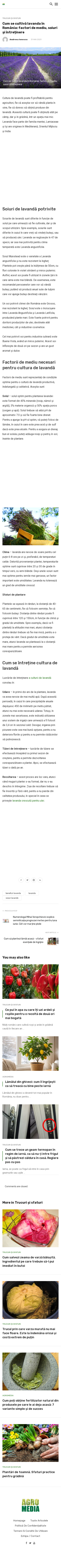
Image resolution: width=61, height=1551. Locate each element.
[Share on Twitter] (27, 880)
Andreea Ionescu (18, 39)
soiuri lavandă (12, 898)
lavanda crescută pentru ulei (28, 800)
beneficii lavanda (13, 893)
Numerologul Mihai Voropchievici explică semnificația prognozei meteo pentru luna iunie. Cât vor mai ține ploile (35, 920)
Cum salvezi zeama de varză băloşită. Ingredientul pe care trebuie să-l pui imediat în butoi (29, 1261)
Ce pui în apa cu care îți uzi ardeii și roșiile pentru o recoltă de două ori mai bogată (30, 1014)
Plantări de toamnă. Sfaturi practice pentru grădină (28, 1474)
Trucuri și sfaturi (11, 18)
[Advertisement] (30, 169)
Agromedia (8, 1077)
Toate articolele (39, 1520)
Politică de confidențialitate (30, 1525)
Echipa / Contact (30, 1536)
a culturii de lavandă (40, 677)
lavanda (32, 893)
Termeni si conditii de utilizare (30, 1530)
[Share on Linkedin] (40, 880)
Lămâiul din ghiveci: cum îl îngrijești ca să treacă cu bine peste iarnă (30, 1084)
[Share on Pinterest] (33, 880)
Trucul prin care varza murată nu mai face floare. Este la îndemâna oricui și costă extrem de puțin (29, 1333)
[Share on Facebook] (21, 880)
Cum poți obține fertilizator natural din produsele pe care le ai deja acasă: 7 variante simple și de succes (30, 1405)
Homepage (19, 1520)
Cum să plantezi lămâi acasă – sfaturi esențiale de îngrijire (23, 940)
